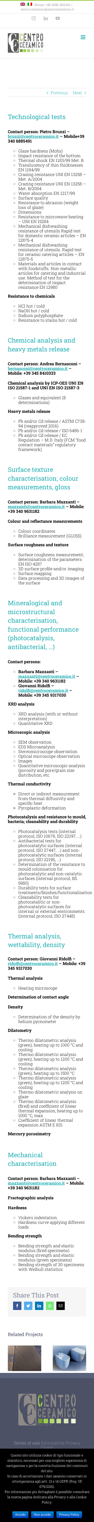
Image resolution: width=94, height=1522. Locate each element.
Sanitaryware (68, 1352)
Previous (59, 92)
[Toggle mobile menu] (83, 37)
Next (77, 92)
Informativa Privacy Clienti (61, 1445)
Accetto (20, 1515)
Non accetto (42, 1515)
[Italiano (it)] (29, 5)
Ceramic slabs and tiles (25, 1358)
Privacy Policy (69, 1515)
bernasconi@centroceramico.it (38, 368)
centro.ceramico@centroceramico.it (47, 9)
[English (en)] (22, 5)
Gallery (70, 1365)
